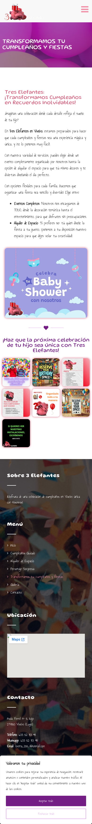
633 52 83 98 (27, 734)
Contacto (16, 592)
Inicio (13, 545)
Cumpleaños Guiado (23, 553)
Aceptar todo (46, 801)
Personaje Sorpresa (22, 569)
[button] (16, 372)
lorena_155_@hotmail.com (30, 746)
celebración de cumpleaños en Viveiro (50, 496)
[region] (46, 790)
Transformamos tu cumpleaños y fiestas (37, 577)
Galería (15, 584)
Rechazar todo (46, 813)
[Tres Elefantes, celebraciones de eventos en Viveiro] (25, 12)
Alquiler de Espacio (22, 561)
